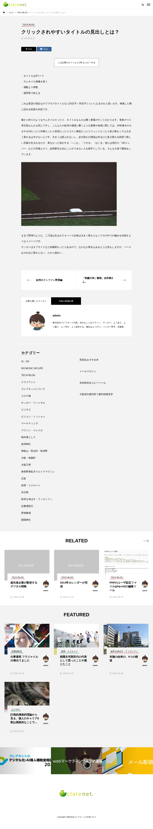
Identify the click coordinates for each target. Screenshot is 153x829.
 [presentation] (146, 540)
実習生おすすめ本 (89, 360)
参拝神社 (26, 444)
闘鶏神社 (26, 520)
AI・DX (25, 361)
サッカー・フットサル (33, 402)
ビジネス (26, 409)
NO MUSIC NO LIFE (32, 368)
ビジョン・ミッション (33, 416)
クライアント (28, 382)
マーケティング (29, 423)
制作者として (28, 437)
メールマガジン (87, 371)
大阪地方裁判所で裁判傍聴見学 (96, 394)
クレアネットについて (33, 389)
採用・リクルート (30, 485)
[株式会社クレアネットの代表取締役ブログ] (15, 4)
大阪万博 (26, 464)
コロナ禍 (26, 396)
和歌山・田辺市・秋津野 (34, 451)
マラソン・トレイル (32, 430)
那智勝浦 (26, 513)
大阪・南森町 (28, 458)
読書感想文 (27, 506)
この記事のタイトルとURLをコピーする (76, 62)
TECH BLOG (28, 375)
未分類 (24, 492)
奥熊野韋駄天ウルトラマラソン (38, 471)
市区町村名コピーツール (92, 383)
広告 (23, 478)
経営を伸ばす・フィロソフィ (36, 499)
